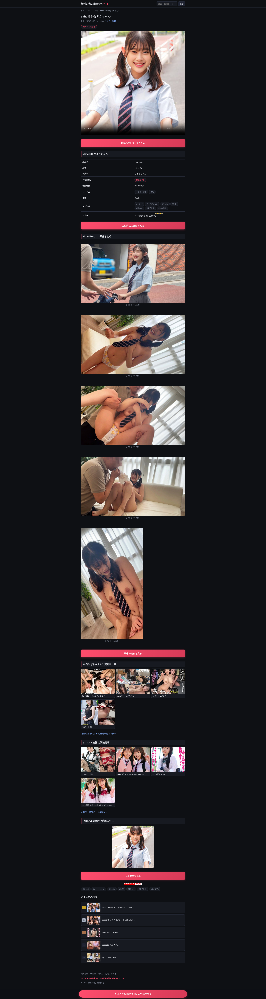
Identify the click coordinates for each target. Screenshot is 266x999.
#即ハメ (139, 208)
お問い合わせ (110, 974)
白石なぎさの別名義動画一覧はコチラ (98, 733)
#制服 (174, 204)
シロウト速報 (93, 11)
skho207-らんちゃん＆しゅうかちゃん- (97, 805)
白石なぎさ (140, 180)
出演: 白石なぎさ (89, 27)
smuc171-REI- (87, 774)
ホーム (83, 11)
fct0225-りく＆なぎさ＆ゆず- (94, 696)
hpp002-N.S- (87, 727)
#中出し (165, 204)
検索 (182, 3)
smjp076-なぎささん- (126, 696)
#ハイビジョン (152, 204)
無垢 (152, 192)
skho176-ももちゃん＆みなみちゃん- (131, 774)
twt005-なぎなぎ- (160, 696)
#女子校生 (150, 208)
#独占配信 (162, 208)
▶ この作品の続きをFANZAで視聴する (133, 993)
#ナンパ (139, 204)
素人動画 (84, 974)
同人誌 (100, 974)
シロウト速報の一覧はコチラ (94, 811)
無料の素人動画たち (94, 3)
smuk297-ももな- (160, 774)
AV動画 (93, 974)
